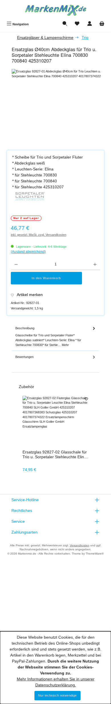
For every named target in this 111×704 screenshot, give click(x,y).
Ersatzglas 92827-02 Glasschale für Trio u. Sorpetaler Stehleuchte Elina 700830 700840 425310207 (54, 455)
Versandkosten (79, 545)
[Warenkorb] (102, 24)
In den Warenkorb (46, 278)
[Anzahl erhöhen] (95, 264)
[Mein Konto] (89, 24)
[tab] (55, 336)
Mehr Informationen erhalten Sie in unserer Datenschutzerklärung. (55, 682)
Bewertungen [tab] (24, 357)
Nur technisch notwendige (57, 695)
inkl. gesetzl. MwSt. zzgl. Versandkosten (38, 234)
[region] (58, 107)
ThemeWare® (95, 553)
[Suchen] (65, 24)
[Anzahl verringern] (16, 264)
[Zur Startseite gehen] (55, 9)
